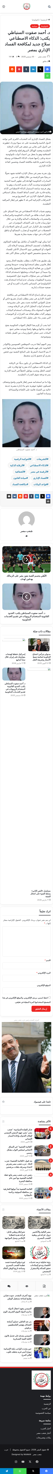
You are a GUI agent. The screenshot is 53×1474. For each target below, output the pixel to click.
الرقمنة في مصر (39, 471)
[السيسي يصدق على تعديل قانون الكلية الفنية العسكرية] (42, 1339)
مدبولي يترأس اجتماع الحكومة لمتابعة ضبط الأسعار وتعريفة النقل (42, 657)
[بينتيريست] (26, 496)
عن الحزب (46, 1408)
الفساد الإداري (40, 477)
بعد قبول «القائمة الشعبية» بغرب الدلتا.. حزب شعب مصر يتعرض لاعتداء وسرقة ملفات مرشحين (18, 1163)
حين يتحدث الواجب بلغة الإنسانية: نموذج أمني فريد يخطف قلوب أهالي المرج (17, 1351)
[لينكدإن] (37, 496)
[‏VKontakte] (14, 496)
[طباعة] (48, 501)
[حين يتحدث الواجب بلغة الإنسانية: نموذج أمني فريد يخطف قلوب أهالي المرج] (42, 1352)
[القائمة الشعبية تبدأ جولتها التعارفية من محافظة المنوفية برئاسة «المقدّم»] (42, 1193)
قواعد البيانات (40, 484)
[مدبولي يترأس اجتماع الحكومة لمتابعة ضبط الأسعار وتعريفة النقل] (39, 644)
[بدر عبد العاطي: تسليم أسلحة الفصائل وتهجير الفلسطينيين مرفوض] (42, 1325)
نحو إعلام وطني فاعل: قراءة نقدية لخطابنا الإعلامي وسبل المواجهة (15, 1235)
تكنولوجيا (35, 20)
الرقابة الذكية (16, 465)
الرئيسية (44, 20)
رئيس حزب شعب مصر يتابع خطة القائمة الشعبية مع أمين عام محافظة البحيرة (18, 1178)
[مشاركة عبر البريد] (9, 496)
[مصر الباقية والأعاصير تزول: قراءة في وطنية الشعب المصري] (39, 1222)
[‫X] (42, 496)
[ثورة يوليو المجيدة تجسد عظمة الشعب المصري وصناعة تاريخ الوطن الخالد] (13, 1252)
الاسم (48, 960)
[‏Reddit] (20, 496)
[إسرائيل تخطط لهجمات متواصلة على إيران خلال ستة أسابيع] (13, 644)
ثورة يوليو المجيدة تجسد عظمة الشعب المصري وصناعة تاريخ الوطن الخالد (14, 1265)
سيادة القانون (19, 477)
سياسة (34, 26)
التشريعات (42, 459)
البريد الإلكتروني (43, 973)
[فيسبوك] (48, 496)
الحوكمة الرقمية (22, 459)
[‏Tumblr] (31, 496)
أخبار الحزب (45, 1428)
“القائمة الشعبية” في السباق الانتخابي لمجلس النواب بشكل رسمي (19, 1149)
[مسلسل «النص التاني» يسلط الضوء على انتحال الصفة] (39, 778)
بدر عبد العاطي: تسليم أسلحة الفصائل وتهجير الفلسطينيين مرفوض (19, 1324)
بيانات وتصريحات (43, 1437)
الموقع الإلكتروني (44, 985)
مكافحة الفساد (19, 484)
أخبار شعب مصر (44, 1433)
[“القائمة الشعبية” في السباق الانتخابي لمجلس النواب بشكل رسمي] (42, 1150)
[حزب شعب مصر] (26, 6)
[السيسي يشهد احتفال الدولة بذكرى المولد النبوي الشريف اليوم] (42, 1312)
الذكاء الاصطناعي (38, 465)
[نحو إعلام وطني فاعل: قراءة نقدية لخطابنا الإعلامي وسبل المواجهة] (13, 1222)
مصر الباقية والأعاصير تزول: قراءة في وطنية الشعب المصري (41, 1235)
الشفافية (19, 471)
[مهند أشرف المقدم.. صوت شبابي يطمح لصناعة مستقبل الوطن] (42, 1299)
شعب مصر (42, 57)
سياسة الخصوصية (43, 1413)
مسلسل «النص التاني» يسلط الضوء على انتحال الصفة (40, 893)
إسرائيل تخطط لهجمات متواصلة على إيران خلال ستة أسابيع (15, 657)
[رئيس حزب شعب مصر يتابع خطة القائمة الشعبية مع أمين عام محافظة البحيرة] (42, 1178)
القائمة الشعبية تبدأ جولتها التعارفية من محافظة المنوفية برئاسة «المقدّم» (17, 1192)
